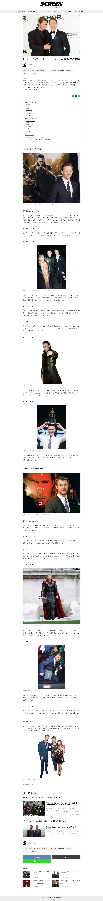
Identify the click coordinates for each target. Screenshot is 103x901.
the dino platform (53, 899)
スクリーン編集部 (32, 66)
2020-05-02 (31, 64)
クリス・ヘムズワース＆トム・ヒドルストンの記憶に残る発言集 (51, 59)
